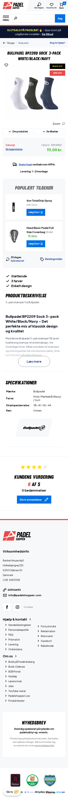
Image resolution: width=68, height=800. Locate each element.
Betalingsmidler (53, 259)
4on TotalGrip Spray (39, 200)
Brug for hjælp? (57, 43)
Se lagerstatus (14, 149)
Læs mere (34, 361)
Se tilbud (47, 34)
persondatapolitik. (45, 745)
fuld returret (17, 260)
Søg (60, 18)
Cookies (28, 606)
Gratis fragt (25, 164)
